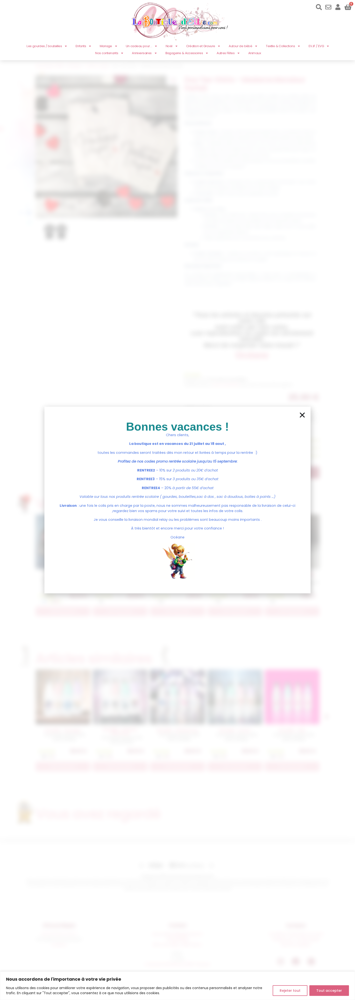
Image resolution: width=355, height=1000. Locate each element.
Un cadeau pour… (139, 46)
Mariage (106, 46)
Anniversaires (141, 53)
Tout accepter (329, 990)
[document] (177, 500)
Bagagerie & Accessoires (184, 53)
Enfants (81, 46)
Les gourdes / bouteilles (44, 46)
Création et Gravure (200, 46)
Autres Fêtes (225, 53)
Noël (169, 46)
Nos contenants (106, 53)
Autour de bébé (240, 46)
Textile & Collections (280, 46)
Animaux (254, 53)
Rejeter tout (290, 990)
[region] (177, 985)
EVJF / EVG (316, 46)
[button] (302, 415)
